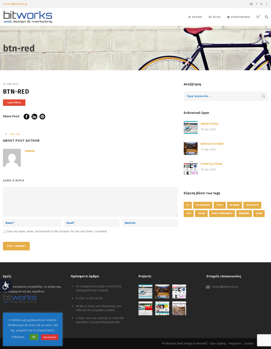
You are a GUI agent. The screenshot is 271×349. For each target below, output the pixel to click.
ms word (234, 205)
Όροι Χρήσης (218, 343)
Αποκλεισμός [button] (49, 337)
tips (188, 213)
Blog (217, 17)
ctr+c (219, 205)
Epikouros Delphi (212, 143)
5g (187, 205)
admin (30, 151)
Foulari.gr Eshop (211, 163)
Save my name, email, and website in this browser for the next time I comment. (57, 231)
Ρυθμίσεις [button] (18, 337)
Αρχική (197, 17)
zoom (259, 213)
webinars (244, 213)
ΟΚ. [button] (34, 337)
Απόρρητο (235, 343)
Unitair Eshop (209, 123)
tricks (201, 213)
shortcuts (252, 205)
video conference (222, 213)
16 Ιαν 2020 (11, 84)
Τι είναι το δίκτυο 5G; (89, 298)
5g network (203, 205)
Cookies (249, 343)
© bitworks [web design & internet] (184, 343)
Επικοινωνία (240, 17)
